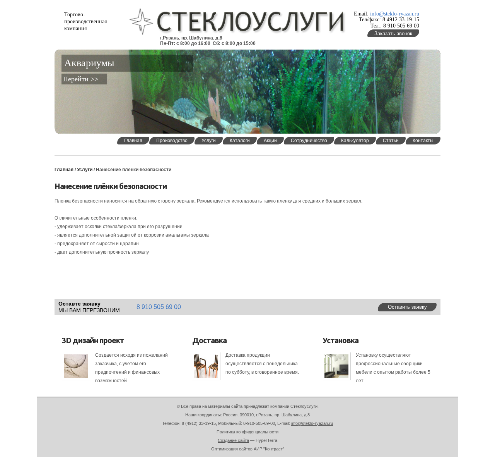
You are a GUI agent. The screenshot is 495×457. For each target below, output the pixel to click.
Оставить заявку (407, 307)
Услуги (85, 169)
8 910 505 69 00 (159, 307)
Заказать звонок (393, 33)
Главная (64, 169)
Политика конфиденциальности (247, 432)
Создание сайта (233, 440)
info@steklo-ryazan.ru (394, 14)
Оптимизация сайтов (232, 449)
